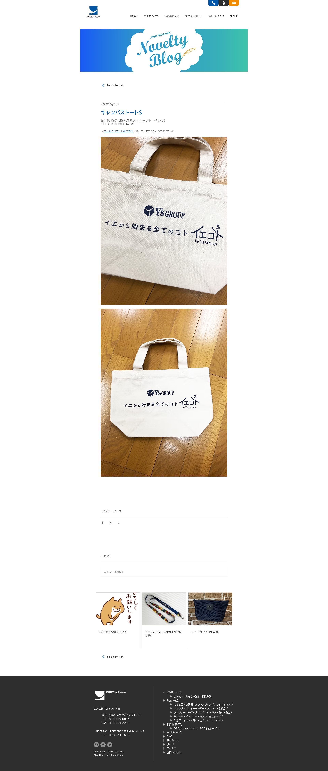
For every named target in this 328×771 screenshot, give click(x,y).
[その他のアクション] (225, 104)
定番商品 (106, 511)
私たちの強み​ (193, 696)
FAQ (169, 736)
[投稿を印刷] (119, 522)
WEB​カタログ (174, 732)
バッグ (117, 511)
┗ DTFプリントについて (181, 728)
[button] (151, 16)
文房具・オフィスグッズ (199, 704)
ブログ (170, 744)
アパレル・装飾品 (216, 708)
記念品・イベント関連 (185, 720)
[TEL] (213, 3)
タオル (227, 704)
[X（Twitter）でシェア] (110, 522)
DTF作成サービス (209, 728)
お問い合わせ (174, 752)
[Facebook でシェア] (102, 522)
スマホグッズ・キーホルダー (189, 708)
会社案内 (178, 696)
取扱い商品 (173, 700)
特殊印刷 (206, 696)
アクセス (171, 748)
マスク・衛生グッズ (210, 716)
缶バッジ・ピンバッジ (185, 716)
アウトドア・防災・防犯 (217, 712)
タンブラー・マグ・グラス (188, 712)
